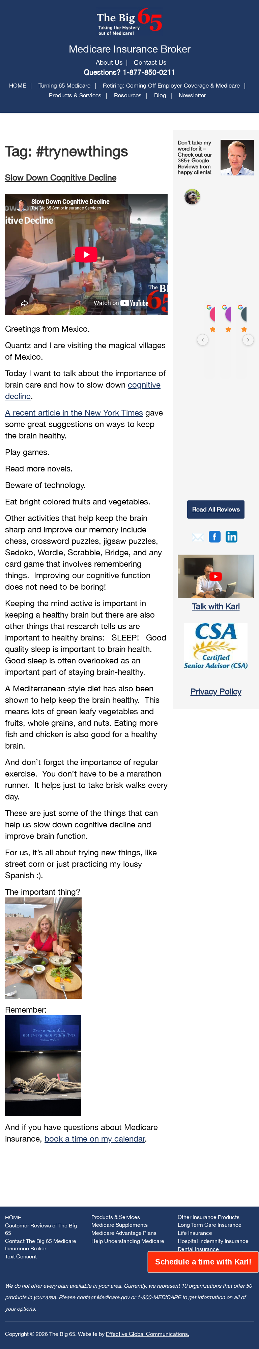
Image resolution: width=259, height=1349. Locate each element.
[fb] (215, 535)
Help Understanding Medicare (127, 1241)
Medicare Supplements (119, 1225)
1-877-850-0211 (149, 72)
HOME (17, 85)
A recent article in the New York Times (74, 412)
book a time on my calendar (95, 1138)
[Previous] (202, 340)
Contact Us (150, 62)
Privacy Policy (216, 691)
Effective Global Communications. (147, 1334)
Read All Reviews (216, 509)
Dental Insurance (198, 1249)
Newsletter (192, 95)
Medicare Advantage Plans (123, 1233)
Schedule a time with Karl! (203, 1261)
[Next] (248, 340)
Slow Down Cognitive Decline (60, 177)
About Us (109, 62)
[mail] (198, 536)
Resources (128, 95)
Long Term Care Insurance (209, 1225)
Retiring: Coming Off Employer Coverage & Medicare (171, 85)
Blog (160, 95)
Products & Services (75, 95)
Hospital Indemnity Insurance (213, 1241)
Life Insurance (195, 1233)
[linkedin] (231, 535)
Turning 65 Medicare (64, 85)
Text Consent (21, 1256)
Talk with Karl (216, 606)
